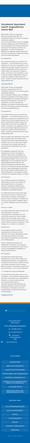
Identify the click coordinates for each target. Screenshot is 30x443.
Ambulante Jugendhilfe (15, 366)
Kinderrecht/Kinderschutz (15, 377)
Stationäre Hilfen (15, 387)
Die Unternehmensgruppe (15, 406)
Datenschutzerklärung (15, 426)
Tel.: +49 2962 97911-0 (15, 329)
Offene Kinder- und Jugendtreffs (15, 373)
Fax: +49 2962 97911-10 (15, 332)
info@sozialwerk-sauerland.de (17, 326)
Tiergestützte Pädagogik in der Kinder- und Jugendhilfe (15, 382)
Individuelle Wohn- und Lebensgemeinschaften (15, 391)
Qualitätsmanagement (15, 410)
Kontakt (15, 422)
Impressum (15, 430)
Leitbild (15, 414)
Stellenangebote (15, 418)
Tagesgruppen (15, 362)
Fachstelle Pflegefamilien (15, 370)
